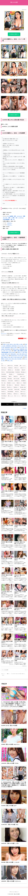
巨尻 (9, 217)
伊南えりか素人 (6, 344)
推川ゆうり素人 (13, 344)
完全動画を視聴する (14, 34)
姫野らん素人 (7, 354)
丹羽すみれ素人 (12, 352)
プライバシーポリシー (14, 891)
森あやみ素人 (20, 357)
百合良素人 (19, 358)
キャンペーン (4, 333)
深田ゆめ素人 (13, 354)
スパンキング (19, 216)
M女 (16, 217)
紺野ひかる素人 (14, 347)
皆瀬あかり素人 (7, 357)
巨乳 (15, 216)
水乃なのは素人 (21, 355)
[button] (20, 404)
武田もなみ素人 (16, 349)
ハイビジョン (21, 217)
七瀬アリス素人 (17, 350)
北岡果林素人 (8, 345)
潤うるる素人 (22, 347)
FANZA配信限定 (6, 219)
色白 (11, 219)
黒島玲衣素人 (7, 347)
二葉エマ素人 (19, 354)
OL (14, 219)
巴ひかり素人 (8, 350)
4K (8, 216)
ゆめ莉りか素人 (8, 358)
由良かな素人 (14, 358)
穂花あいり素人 (5, 355)
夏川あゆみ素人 (5, 352)
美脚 (24, 216)
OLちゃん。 (9, 223)
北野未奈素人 (14, 345)
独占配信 (11, 216)
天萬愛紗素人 (22, 349)
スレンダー (5, 217)
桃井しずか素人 (14, 357)
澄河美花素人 (7, 349)
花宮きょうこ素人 (21, 352)
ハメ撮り (13, 217)
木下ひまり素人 (20, 345)
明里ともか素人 (19, 344)
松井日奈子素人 (14, 355)
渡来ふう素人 (10, 360)
